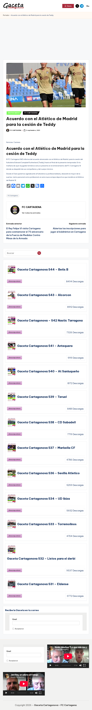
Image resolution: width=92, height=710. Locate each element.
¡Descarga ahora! (14, 281)
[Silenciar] (80, 665)
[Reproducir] (50, 665)
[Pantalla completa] (84, 665)
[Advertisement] (46, 36)
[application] (68, 656)
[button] (68, 6)
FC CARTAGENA (31, 113)
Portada (6, 15)
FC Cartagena (13, 195)
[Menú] (87, 6)
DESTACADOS (14, 113)
